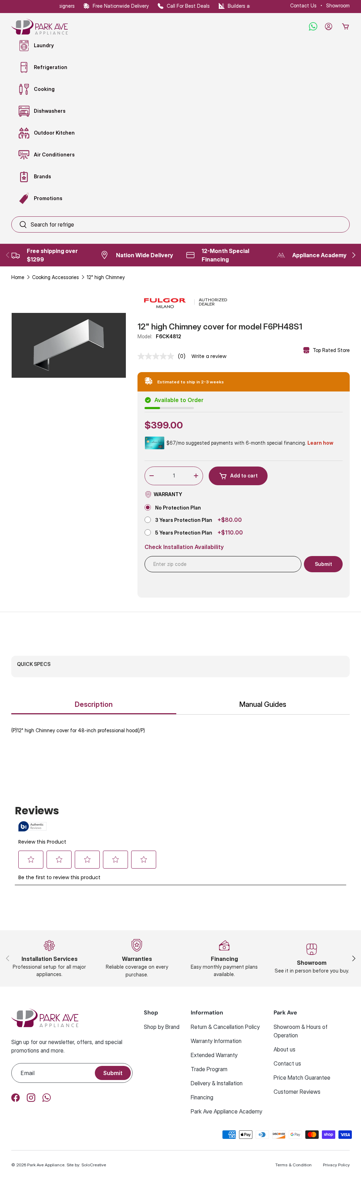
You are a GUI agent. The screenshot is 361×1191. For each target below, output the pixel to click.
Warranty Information (216, 1040)
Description (94, 704)
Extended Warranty (214, 1055)
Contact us (287, 1063)
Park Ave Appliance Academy (226, 1111)
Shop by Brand (161, 1026)
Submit (112, 1072)
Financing (202, 1097)
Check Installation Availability (184, 547)
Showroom (338, 5)
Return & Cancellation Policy (225, 1026)
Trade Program (209, 1069)
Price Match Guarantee (302, 1077)
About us (284, 1049)
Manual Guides (262, 704)
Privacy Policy (336, 1164)
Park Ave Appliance (46, 1164)
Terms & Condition (293, 1164)
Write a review (208, 356)
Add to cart (244, 476)
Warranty (168, 494)
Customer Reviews (297, 1091)
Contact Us (303, 5)
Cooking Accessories (55, 277)
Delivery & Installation (217, 1083)
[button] (345, 26)
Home (17, 277)
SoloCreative (93, 1164)
